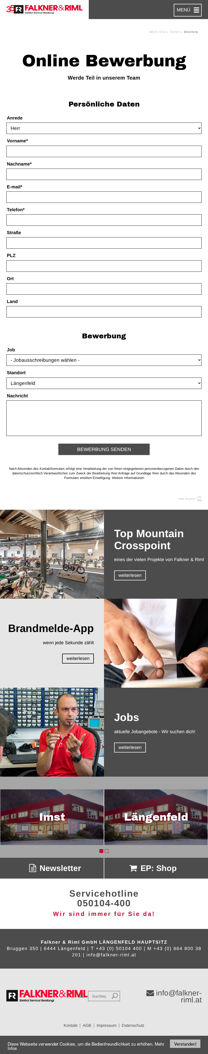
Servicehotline (104, 893)
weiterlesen (130, 575)
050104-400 (104, 903)
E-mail (14, 186)
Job (11, 349)
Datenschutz (133, 1025)
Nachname (19, 164)
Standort (16, 372)
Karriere (175, 31)
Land (12, 301)
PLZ (11, 255)
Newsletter (59, 868)
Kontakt (70, 1025)
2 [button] (107, 851)
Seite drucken (187, 498)
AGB (87, 1025)
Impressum (106, 1025)
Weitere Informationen (128, 478)
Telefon (16, 209)
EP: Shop (157, 868)
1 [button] (101, 851)
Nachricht (17, 395)
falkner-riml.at (157, 31)
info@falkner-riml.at (111, 954)
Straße (14, 232)
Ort (10, 278)
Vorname (17, 140)
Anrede (15, 118)
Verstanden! (185, 1044)
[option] (52, 817)
